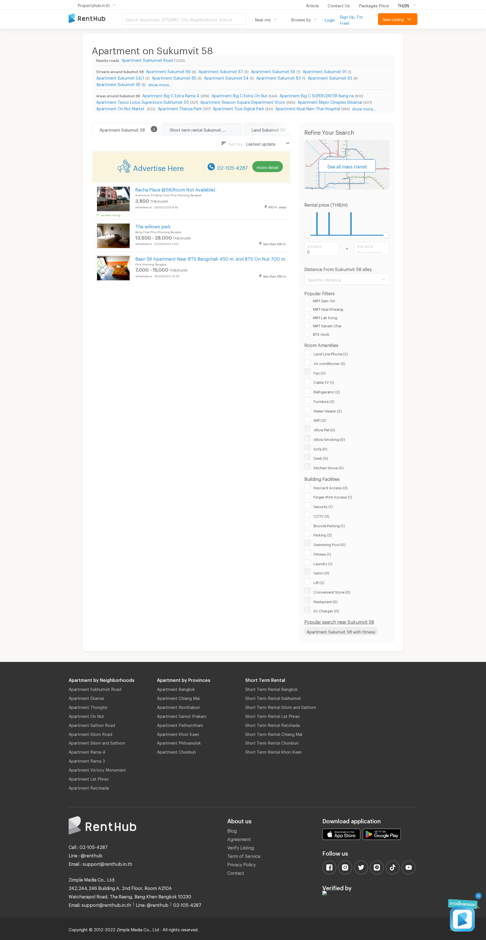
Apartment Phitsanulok (179, 742)
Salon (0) (321, 572)
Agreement (239, 838)
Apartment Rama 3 (87, 760)
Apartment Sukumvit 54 (226, 77)
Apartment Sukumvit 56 (273, 70)
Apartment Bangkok (176, 688)
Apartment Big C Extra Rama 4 (170, 94)
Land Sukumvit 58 (268, 129)
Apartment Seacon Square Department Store (242, 101)
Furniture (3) (324, 400)
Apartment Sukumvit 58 (122, 129)
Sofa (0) (320, 448)
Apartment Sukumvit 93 (330, 77)
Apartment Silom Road (90, 733)
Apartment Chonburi (176, 751)
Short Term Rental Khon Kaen (273, 751)
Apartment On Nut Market (121, 107)
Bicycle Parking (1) (329, 525)
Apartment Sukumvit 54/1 (120, 77)
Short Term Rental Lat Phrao (272, 715)
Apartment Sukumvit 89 (168, 70)
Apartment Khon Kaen (178, 733)
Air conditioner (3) (329, 362)
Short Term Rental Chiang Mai (273, 733)
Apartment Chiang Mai (178, 697)
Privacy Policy (241, 863)
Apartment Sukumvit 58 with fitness (341, 631)
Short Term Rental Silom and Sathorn (280, 706)
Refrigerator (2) (327, 391)
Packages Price (374, 4)
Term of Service (243, 855)
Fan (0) (320, 372)
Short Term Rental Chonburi (271, 742)
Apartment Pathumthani (180, 724)
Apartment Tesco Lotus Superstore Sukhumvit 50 (142, 101)
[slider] (307, 235)
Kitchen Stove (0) (329, 467)
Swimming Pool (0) (330, 543)
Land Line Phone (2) (331, 353)
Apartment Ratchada (89, 787)
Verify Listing (240, 847)
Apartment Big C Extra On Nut (239, 94)
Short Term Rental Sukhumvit (273, 697)
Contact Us (339, 4)
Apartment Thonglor (88, 706)
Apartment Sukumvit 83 (278, 77)
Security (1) (323, 505)
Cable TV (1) (324, 381)
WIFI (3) (320, 419)
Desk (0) (321, 457)
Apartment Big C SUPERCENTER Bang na (317, 94)
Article (312, 4)
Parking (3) (323, 534)
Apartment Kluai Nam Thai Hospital (307, 107)
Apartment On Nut (86, 715)
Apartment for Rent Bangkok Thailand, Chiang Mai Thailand (95, 18)
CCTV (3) (321, 515)
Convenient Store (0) (332, 591)
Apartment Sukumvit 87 (221, 70)
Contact (235, 872)
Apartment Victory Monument (97, 769)
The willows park (153, 225)
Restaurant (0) (326, 600)
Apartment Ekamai (86, 697)
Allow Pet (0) (324, 429)
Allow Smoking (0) (329, 438)
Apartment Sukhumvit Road (147, 59)
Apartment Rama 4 (87, 751)
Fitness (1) (322, 553)
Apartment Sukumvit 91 (324, 70)
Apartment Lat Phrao (89, 778)
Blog (232, 830)
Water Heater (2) (328, 410)
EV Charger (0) (326, 610)
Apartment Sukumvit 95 (118, 83)
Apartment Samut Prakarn (181, 715)
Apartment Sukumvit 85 (174, 77)
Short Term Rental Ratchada (272, 724)
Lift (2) (319, 581)
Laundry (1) (323, 563)
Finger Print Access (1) (333, 496)
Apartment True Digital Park (238, 107)
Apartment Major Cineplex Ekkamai (330, 101)
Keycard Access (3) (331, 487)
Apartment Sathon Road (92, 724)
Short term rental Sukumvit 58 (198, 129)
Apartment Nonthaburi (178, 706)
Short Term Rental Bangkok (271, 688)
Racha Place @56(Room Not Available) (175, 189)
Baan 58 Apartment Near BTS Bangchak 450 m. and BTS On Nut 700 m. (210, 258)
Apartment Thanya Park (180, 107)
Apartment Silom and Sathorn (97, 742)
